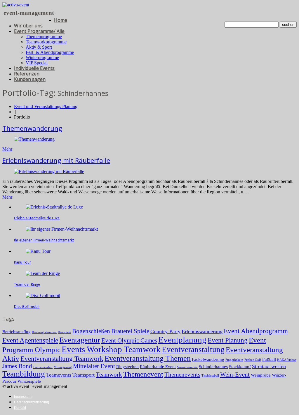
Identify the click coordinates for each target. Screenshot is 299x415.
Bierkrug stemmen (44, 332)
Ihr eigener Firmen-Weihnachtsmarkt (44, 240)
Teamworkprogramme (46, 41)
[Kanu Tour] (38, 251)
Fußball (269, 359)
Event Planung (228, 340)
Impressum (23, 397)
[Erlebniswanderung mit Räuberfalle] (49, 171)
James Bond (17, 366)
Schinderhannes (213, 366)
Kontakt (20, 408)
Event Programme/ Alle (39, 31)
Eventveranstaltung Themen (148, 358)
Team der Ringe (27, 284)
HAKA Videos (286, 359)
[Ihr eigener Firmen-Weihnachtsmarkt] (62, 229)
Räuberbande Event (158, 366)
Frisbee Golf (252, 359)
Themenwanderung (32, 128)
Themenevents (182, 374)
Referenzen (26, 73)
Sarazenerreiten (187, 367)
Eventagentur (79, 340)
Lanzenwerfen (43, 367)
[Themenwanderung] (34, 139)
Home (60, 20)
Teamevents (58, 375)
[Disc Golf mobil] (43, 295)
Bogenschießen (91, 331)
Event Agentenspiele (30, 340)
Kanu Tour (22, 262)
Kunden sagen (30, 79)
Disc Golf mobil (26, 306)
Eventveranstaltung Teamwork (61, 358)
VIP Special (37, 62)
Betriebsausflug (16, 331)
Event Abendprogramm (256, 331)
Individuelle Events (34, 68)
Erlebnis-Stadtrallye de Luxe (37, 218)
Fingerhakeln (234, 359)
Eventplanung (182, 339)
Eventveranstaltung (193, 349)
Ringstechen (127, 366)
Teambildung (23, 374)
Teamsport (83, 375)
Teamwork (109, 374)
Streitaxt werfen (269, 366)
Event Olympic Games (129, 340)
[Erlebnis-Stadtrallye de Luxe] (54, 206)
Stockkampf (240, 366)
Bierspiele (64, 332)
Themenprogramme (44, 36)
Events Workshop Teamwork (111, 349)
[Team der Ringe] (43, 273)
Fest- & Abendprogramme (50, 52)
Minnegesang (63, 367)
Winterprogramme (42, 57)
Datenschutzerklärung (31, 402)
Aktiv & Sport (39, 47)
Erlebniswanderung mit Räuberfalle (56, 160)
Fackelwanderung (208, 359)
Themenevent (143, 374)
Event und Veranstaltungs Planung (45, 106)
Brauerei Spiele (130, 331)
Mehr (7, 148)
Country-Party (165, 331)
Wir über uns (28, 25)
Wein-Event (235, 374)
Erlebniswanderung (202, 331)
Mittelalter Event (94, 366)
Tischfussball (210, 375)
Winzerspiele (29, 381)
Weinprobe (261, 374)
